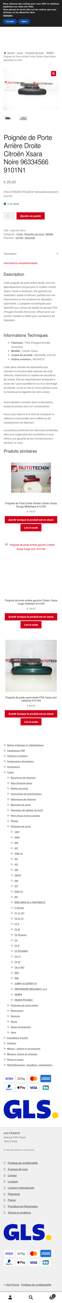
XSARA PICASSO (23, 999)
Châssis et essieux (17, 755)
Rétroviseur (17, 1010)
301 (16, 858)
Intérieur (11, 1043)
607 (16, 896)
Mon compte (10, 1297)
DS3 (16, 972)
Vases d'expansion (21, 1027)
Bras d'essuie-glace (21, 783)
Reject (24, 21)
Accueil (10, 52)
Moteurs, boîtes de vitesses (22, 1054)
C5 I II (17, 956)
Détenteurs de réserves (23, 799)
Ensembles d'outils (17, 1037)
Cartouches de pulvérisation (26, 793)
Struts (14, 1021)
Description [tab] (10, 253)
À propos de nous (18, 1169)
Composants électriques (20, 761)
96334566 (30, 237)
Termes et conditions (19, 1212)
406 (16, 880)
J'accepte (10, 21)
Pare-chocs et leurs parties (25, 815)
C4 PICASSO (21, 951)
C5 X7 (17, 961)
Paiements (14, 1194)
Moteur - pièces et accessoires (23, 1048)
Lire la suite (31, 527)
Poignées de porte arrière (24, 1005)
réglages (7, 15)
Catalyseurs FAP (16, 750)
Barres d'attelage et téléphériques (25, 745)
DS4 (16, 978)
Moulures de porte (21, 804)
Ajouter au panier (30, 216)
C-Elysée (19, 907)
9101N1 (20, 237)
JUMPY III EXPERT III (25, 983)
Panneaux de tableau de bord (27, 810)
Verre (13, 1032)
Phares (14, 820)
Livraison (13, 1181)
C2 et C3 (19, 918)
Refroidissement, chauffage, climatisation (29, 1064)
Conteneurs (13, 766)
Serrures (15, 1016)
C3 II (16, 923)
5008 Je (18, 891)
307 (16, 864)
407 (16, 886)
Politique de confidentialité (23, 1163)
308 (16, 869)
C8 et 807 (19, 967)
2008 (17, 837)
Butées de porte (19, 788)
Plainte (12, 1200)
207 (16, 848)
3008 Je (18, 853)
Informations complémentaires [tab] (21, 263)
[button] (53, 73)
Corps (20, 52)
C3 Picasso (20, 934)
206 (16, 842)
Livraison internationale (21, 1188)
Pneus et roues (15, 1059)
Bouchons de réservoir (23, 777)
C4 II (16, 945)
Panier (47, 1294)
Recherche (31, 1297)
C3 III (17, 929)
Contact (12, 1175)
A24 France (12, 1284)
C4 (15, 940)
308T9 (17, 875)
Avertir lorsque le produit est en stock (31, 520)
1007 (17, 831)
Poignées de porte (34, 52)
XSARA (50, 52)
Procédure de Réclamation (23, 1206)
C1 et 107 (19, 913)
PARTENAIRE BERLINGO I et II (30, 989)
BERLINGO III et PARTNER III (29, 902)
